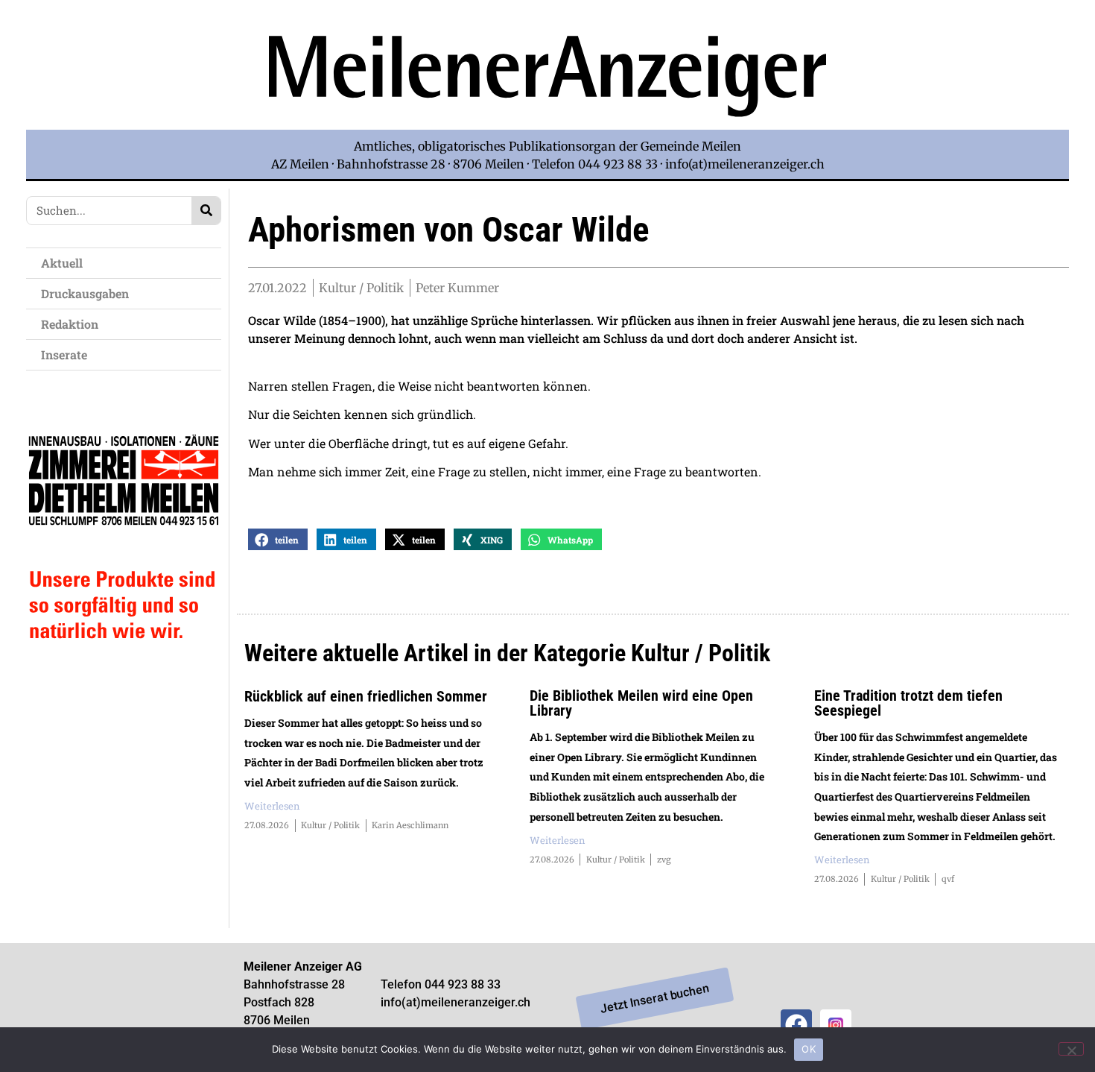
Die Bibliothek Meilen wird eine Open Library (641, 703)
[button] (278, 539)
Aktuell (62, 263)
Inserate (64, 354)
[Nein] (1071, 1049)
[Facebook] (796, 1025)
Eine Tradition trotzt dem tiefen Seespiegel (908, 703)
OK (809, 1049)
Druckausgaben (85, 293)
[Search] (205, 210)
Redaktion (69, 324)
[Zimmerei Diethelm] (123, 673)
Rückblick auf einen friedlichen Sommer (365, 696)
